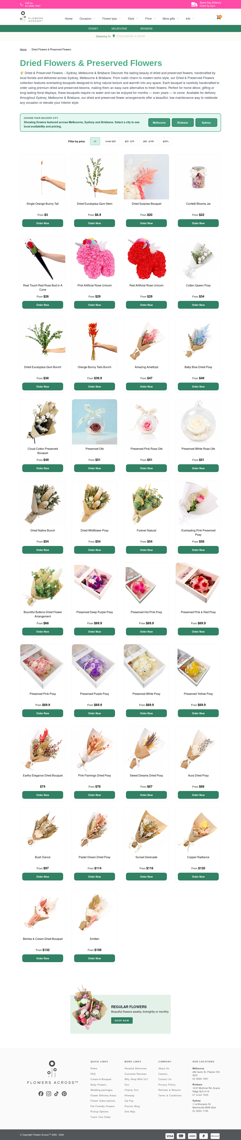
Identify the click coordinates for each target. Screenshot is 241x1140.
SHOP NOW (122, 1020)
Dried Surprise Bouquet (146, 204)
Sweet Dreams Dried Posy (146, 775)
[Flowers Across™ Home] (31, 16)
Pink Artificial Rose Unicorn (94, 285)
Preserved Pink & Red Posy (198, 612)
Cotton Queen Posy (198, 285)
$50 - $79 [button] (129, 141)
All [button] (95, 141)
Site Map (130, 1111)
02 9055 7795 (200, 1111)
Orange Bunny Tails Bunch (94, 367)
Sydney (93, 28)
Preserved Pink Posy (43, 694)
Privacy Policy (167, 1084)
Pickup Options (100, 1111)
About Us (163, 1068)
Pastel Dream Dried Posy (94, 857)
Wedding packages (102, 1090)
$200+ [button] (166, 141)
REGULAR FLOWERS (129, 1006)
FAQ (93, 1074)
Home (69, 18)
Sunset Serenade (146, 857)
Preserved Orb (95, 449)
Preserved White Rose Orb (198, 449)
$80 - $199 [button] (148, 141)
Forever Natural (146, 530)
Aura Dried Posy (198, 775)
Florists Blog (132, 1106)
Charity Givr (132, 1090)
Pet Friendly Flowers (103, 1106)
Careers (163, 1074)
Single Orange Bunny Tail (43, 204)
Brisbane (146, 28)
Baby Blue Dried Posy (198, 367)
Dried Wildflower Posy (95, 530)
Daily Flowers (99, 1084)
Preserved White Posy (146, 694)
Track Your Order (101, 1117)
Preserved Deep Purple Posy (94, 612)
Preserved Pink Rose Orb (146, 449)
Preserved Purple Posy (94, 694)
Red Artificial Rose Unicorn (146, 285)
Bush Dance (42, 857)
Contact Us (165, 1079)
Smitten (94, 939)
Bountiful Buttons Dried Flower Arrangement (43, 614)
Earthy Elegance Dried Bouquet (43, 775)
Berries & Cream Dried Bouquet (43, 939)
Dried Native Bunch (43, 530)
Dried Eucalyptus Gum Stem (94, 204)
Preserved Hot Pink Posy (146, 612)
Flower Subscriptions (103, 1101)
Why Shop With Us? (136, 1079)
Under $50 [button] (111, 141)
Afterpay (130, 1095)
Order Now (42, 223)
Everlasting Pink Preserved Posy (198, 532)
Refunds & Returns (169, 1090)
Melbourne (119, 28)
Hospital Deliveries (136, 1068)
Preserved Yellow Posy (198, 694)
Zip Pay (129, 1101)
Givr (127, 1084)
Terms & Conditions (170, 1095)
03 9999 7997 (200, 1079)
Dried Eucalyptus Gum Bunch (42, 367)
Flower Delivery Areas (103, 1095)
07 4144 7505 (200, 1095)
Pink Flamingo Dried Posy (94, 775)
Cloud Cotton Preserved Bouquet (43, 451)
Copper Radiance (198, 857)
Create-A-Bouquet (101, 1079)
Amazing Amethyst (146, 367)
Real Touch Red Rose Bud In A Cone (42, 287)
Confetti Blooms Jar (198, 204)
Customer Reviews (136, 1074)
